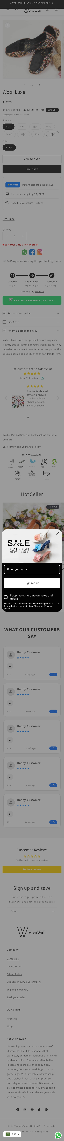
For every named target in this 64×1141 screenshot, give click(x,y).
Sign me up (32, 583)
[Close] (58, 533)
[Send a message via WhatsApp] (58, 1135)
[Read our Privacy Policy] (58, 604)
